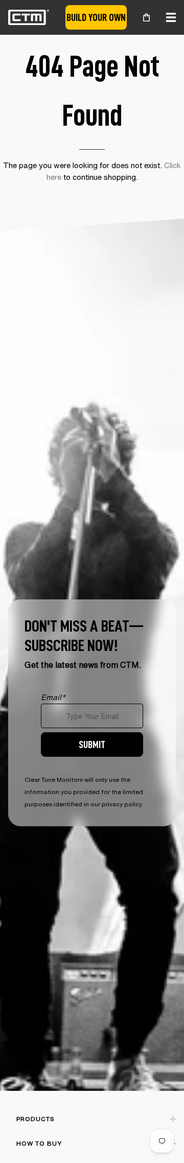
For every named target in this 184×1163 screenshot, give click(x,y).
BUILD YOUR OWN (96, 17)
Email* (53, 697)
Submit (92, 744)
